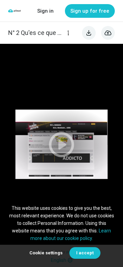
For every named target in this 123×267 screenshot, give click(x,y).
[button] (61, 144)
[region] (61, 144)
